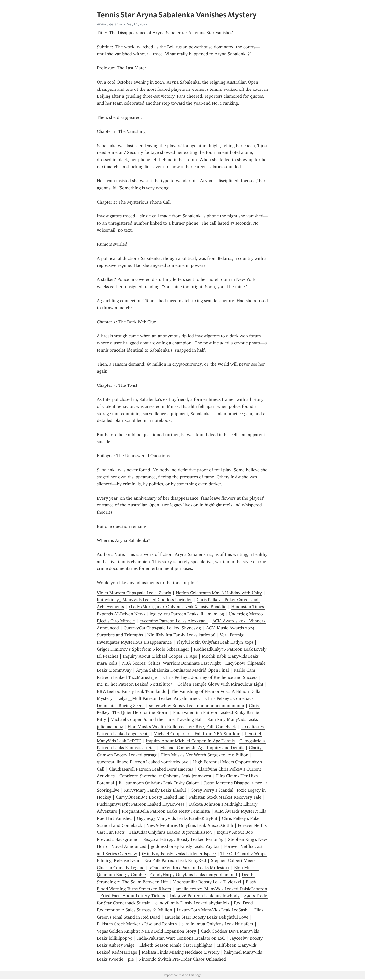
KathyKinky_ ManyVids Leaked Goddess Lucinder (144, 599)
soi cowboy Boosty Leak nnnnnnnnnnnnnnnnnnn (196, 705)
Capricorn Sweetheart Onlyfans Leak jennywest (165, 776)
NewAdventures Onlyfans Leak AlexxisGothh (189, 825)
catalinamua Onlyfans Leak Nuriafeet (217, 924)
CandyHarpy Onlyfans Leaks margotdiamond (193, 874)
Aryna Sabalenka (109, 24)
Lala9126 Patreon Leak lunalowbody (205, 895)
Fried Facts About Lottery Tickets (132, 895)
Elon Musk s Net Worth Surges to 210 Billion (204, 755)
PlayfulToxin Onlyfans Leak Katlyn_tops (215, 642)
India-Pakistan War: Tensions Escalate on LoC (181, 938)
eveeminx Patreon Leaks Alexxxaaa (174, 620)
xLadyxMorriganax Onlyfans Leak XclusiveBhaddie (177, 606)
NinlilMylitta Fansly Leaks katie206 (181, 635)
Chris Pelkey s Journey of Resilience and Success (210, 677)
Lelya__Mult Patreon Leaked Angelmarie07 (159, 698)
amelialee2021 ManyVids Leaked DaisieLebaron (221, 888)
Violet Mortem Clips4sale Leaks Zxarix (134, 592)
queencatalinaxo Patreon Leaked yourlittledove (142, 762)
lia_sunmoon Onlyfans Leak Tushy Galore (159, 783)
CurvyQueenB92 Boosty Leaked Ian (150, 797)
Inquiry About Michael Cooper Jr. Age (160, 656)
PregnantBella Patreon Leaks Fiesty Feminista (166, 811)
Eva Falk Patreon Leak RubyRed (175, 860)
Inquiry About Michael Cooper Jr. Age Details (190, 740)
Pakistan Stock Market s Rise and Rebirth (137, 924)
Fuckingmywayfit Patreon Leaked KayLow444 (140, 804)
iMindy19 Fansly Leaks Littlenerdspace (179, 853)
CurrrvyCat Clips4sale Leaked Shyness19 (162, 628)
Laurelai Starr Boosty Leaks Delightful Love (206, 917)
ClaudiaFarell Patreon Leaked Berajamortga (151, 769)
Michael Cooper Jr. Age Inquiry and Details (202, 747)
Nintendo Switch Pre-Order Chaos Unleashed (182, 959)
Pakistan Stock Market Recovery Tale (225, 797)
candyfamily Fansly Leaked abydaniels (192, 903)
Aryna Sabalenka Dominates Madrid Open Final (182, 670)
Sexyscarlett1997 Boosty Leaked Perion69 (183, 839)
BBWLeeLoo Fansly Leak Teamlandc (131, 691)
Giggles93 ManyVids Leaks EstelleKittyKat (177, 818)
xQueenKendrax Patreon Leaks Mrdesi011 (189, 867)
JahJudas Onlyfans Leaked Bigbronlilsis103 (170, 832)
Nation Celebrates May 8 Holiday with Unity (219, 592)
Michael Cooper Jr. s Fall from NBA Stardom (197, 733)
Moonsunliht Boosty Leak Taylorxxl (207, 882)
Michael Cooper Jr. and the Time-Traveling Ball (157, 719)
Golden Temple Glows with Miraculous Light (220, 684)
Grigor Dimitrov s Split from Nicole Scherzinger (143, 649)
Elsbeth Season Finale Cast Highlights (175, 945)
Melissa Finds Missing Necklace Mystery (180, 952)
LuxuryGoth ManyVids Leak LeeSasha (213, 910)
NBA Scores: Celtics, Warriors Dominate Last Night (171, 663)
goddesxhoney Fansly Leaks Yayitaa (185, 846)
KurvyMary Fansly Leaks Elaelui (155, 790)
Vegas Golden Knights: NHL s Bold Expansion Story (146, 931)
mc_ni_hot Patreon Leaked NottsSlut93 (135, 684)
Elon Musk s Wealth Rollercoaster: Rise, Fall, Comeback (182, 726)
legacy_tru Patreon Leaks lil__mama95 (187, 614)
